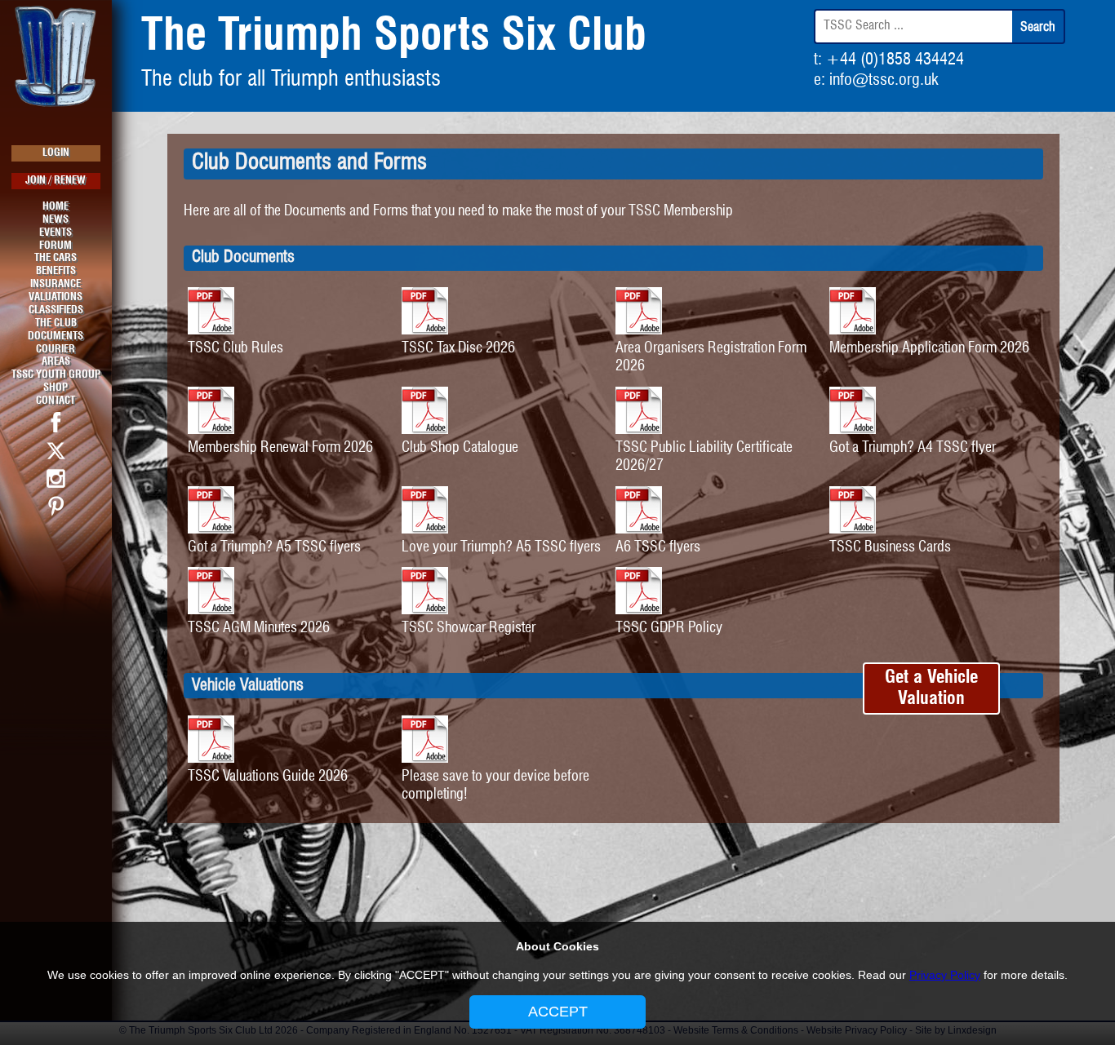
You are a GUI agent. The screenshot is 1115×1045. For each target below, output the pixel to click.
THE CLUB (56, 323)
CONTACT (55, 401)
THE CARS (55, 258)
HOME (55, 206)
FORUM (55, 246)
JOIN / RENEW (55, 180)
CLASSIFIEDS (56, 310)
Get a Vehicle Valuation (931, 688)
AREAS (56, 361)
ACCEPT (558, 1011)
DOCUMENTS (55, 336)
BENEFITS (56, 271)
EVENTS (55, 233)
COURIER (55, 349)
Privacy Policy (944, 974)
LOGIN (55, 153)
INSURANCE (55, 284)
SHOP (55, 388)
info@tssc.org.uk (883, 80)
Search (1037, 27)
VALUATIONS (55, 297)
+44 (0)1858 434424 (895, 60)
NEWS (55, 220)
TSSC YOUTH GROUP (55, 375)
